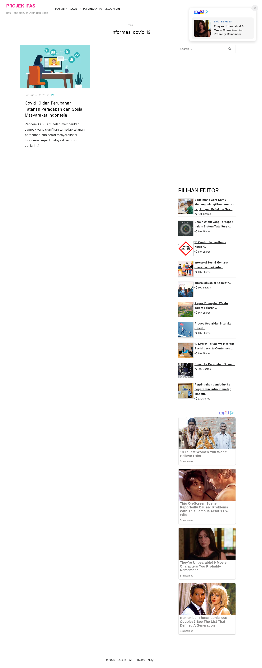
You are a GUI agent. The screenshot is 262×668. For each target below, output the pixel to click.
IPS (52, 95)
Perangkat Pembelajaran (101, 9)
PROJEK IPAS (20, 6)
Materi (60, 9)
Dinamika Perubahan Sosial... (214, 364)
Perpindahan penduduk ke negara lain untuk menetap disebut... (212, 389)
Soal (73, 9)
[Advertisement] (207, 119)
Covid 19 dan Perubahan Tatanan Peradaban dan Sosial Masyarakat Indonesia (54, 109)
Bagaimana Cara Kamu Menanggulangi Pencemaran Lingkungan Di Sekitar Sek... (214, 204)
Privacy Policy (144, 659)
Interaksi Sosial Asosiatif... (213, 282)
